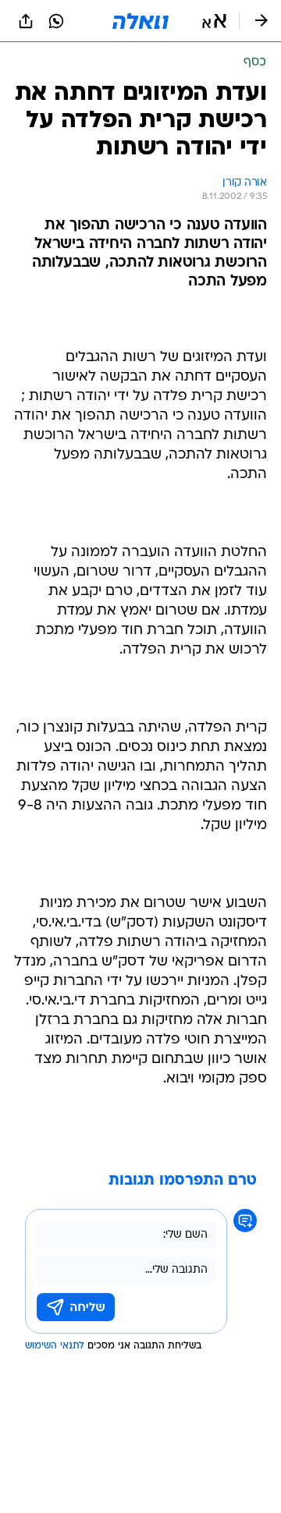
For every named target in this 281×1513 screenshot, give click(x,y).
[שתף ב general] (25, 21)
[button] (214, 21)
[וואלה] (140, 21)
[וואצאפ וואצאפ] (56, 21)
